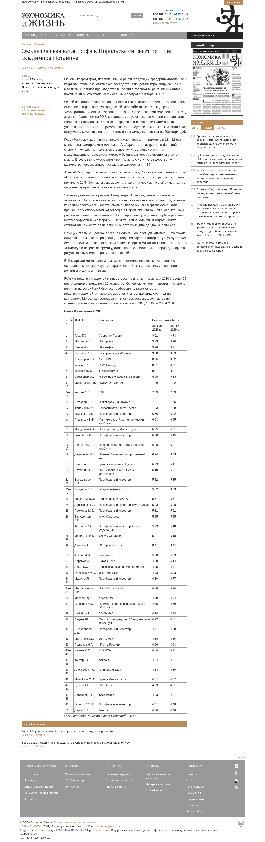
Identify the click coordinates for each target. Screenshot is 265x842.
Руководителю (37, 35)
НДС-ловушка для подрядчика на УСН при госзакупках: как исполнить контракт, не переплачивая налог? (219, 158)
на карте (97, 826)
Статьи (42, 67)
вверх (241, 757)
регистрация (206, 35)
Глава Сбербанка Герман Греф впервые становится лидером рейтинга (67, 731)
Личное (100, 35)
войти (194, 35)
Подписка (124, 35)
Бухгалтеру (63, 35)
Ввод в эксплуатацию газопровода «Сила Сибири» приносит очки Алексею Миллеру (76, 742)
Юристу (84, 35)
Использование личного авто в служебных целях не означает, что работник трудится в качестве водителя (218, 176)
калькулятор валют (165, 22)
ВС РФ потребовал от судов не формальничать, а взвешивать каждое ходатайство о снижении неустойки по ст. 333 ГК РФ (217, 229)
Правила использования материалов (75, 822)
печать (58, 67)
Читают (198, 122)
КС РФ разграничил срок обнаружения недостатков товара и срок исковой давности (219, 246)
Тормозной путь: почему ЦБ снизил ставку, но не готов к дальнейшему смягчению (219, 193)
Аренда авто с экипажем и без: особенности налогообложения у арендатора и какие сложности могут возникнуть (217, 141)
